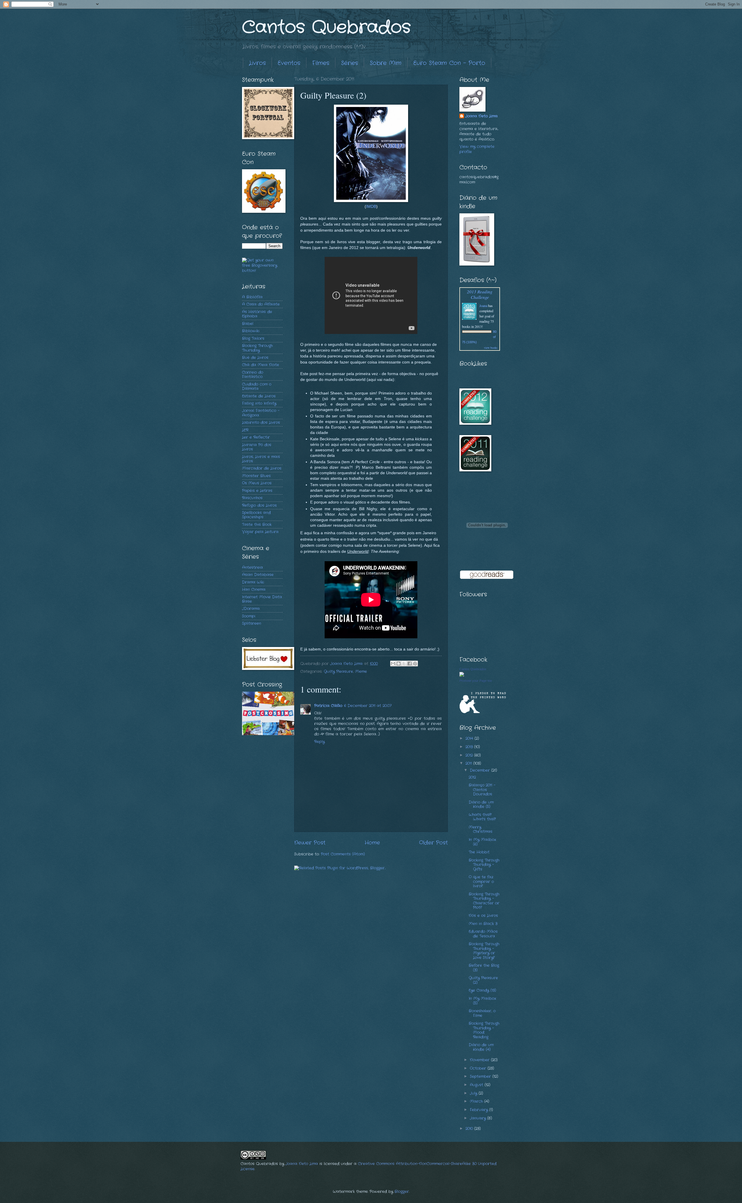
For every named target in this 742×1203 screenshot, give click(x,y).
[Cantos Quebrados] (461, 675)
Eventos (289, 63)
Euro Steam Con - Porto (449, 63)
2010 (469, 1128)
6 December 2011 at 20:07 (368, 705)
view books (490, 348)
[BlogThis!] (398, 663)
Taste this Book (257, 524)
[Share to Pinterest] (415, 663)
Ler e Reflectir (256, 437)
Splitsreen (251, 623)
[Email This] (393, 663)
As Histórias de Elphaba (257, 314)
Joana (483, 305)
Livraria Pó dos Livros (256, 447)
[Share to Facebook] (409, 663)
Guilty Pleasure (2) (483, 980)
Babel (247, 323)
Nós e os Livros (483, 915)
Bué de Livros (255, 357)
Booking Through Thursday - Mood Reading (484, 1030)
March (477, 1101)
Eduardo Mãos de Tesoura (483, 934)
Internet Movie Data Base (262, 599)
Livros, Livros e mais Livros (261, 459)
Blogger (401, 1191)
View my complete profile (476, 149)
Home (372, 842)
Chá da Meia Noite (260, 365)
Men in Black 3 (483, 923)
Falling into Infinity (259, 403)
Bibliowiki (250, 331)
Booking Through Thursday (257, 348)
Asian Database (258, 574)
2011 (469, 763)
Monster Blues (256, 476)
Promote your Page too (475, 680)
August (477, 1085)
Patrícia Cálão (328, 705)
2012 (469, 755)
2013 (469, 747)
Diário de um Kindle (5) (481, 804)
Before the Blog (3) (484, 968)
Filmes (320, 63)
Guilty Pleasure (338, 671)
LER (245, 430)
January (478, 1118)
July (474, 1093)
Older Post (433, 842)
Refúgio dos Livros (259, 505)
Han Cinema (253, 589)
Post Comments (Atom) (343, 854)
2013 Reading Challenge (479, 294)
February (479, 1110)
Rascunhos (252, 498)
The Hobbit (479, 852)
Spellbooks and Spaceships (256, 515)
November (480, 1060)
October (479, 1068)
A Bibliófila (252, 297)
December (480, 770)
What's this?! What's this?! (482, 817)
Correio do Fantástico (252, 374)
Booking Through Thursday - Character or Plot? (484, 900)
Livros (257, 63)
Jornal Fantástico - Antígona (260, 413)
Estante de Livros (259, 396)
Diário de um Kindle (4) (481, 1047)
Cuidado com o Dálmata (256, 386)
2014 (469, 738)
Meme (361, 671)
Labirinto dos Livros (261, 422)
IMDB (371, 206)
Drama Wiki (253, 582)
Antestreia (252, 567)
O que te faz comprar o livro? (481, 881)
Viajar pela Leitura (260, 532)
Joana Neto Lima (481, 116)
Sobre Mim (385, 63)
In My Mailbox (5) (482, 1001)
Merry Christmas (480, 829)
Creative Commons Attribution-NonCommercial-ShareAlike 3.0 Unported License (369, 1166)
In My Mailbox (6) (482, 842)
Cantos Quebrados (326, 27)
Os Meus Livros (257, 483)
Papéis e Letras (257, 490)
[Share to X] (404, 663)
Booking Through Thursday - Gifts (484, 864)
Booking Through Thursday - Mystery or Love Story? (484, 950)
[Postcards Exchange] (268, 734)
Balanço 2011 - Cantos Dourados (482, 789)
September (481, 1076)
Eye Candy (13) (482, 990)
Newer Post (309, 842)
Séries (349, 63)
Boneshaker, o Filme (482, 1013)
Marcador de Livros (261, 468)
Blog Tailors (253, 338)
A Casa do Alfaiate (261, 304)
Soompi (248, 616)
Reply (319, 741)
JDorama (251, 608)
